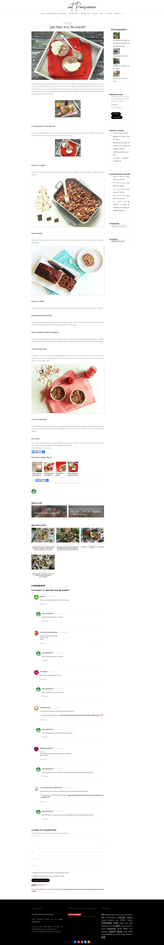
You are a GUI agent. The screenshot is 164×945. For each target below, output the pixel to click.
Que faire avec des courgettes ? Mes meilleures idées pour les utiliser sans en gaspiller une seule (43, 548)
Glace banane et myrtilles (120, 56)
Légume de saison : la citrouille (46, 513)
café (103, 917)
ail (102, 914)
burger (130, 914)
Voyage (123, 934)
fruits (115, 923)
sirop (125, 931)
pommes (111, 928)
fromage (106, 922)
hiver (122, 923)
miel (130, 923)
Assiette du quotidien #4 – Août (121, 80)
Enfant (123, 920)
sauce (120, 931)
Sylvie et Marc (117, 176)
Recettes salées (73, 13)
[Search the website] (122, 13)
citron (129, 917)
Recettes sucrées (85, 13)
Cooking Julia (45, 707)
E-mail (33, 859)
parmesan (123, 925)
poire (131, 925)
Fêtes (101, 13)
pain (118, 925)
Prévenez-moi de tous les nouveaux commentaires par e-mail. (51, 872)
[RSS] (88, 942)
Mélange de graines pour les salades (121, 67)
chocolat (121, 917)
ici (60, 931)
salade (112, 931)
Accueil (42, 13)
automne (117, 914)
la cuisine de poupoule (48, 632)
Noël (109, 925)
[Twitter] (85, 942)
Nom (33, 852)
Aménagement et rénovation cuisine (42, 914)
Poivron (103, 928)
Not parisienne (47, 613)
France (130, 920)
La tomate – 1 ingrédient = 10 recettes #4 (121, 159)
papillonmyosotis (46, 748)
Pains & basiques (61, 13)
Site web (33, 865)
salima (42, 596)
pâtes (125, 928)
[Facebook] (75, 942)
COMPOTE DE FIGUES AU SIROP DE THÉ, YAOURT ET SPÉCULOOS (79, 715)
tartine (109, 934)
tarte (130, 931)
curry (116, 920)
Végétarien (129, 934)
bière (126, 914)
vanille (118, 934)
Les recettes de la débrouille (51, 788)
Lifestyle (117, 13)
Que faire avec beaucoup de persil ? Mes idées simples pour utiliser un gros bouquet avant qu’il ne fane (67, 548)
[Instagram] (78, 942)
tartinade (103, 934)
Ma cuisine (109, 13)
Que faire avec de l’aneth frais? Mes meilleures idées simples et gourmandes (43, 575)
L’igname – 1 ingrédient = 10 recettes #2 (92, 547)
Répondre (44, 604)
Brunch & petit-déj (51, 13)
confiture (103, 920)
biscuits (122, 914)
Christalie (43, 672)
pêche (130, 928)
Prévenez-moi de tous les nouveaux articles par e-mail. (48, 876)
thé (114, 934)
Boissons (95, 13)
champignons (111, 917)
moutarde (104, 926)
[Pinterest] (82, 942)
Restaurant (104, 931)
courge (110, 920)
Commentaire (35, 836)
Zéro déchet (57, 483)
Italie (126, 923)
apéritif (113, 914)
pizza (127, 925)
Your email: (114, 104)
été (103, 936)
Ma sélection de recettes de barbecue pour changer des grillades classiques (121, 43)
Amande (107, 914)
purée (119, 928)
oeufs (113, 926)
